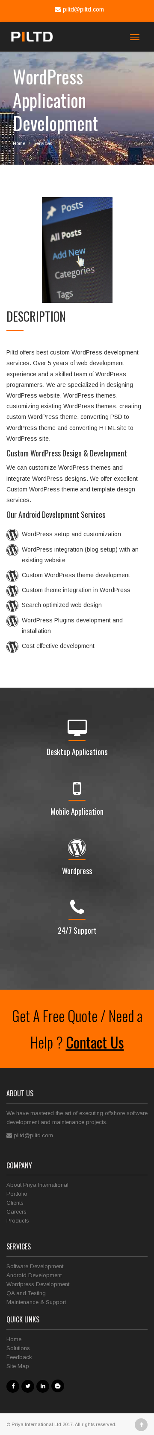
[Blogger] (58, 1386)
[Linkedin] (43, 1386)
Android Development (34, 1275)
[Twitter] (28, 1386)
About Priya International (37, 1185)
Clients (15, 1203)
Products (17, 1220)
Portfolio (16, 1194)
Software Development (34, 1266)
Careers (16, 1211)
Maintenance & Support (36, 1302)
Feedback (19, 1357)
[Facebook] (13, 1386)
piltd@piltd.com (83, 9)
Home (19, 143)
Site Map (17, 1366)
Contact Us (95, 1042)
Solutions (18, 1348)
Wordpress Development (37, 1284)
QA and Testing (26, 1293)
